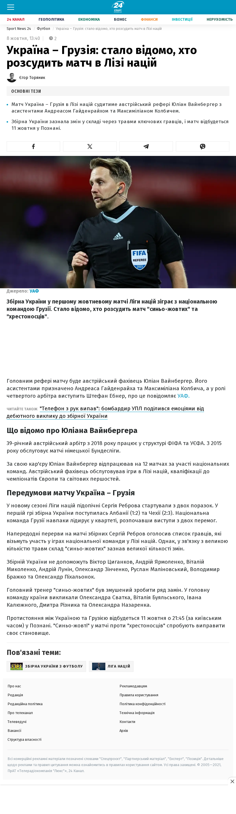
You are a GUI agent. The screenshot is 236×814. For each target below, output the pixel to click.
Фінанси (149, 19)
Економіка (89, 19)
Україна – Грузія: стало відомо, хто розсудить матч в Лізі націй (109, 28)
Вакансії (14, 730)
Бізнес (120, 19)
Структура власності (24, 739)
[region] (118, 800)
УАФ (34, 291)
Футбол (44, 28)
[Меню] (10, 7)
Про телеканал (20, 713)
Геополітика (51, 19)
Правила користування (138, 695)
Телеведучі (16, 722)
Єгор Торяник (32, 77)
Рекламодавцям (133, 686)
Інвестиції (182, 19)
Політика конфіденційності (142, 704)
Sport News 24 (19, 28)
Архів (123, 730)
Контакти (127, 722)
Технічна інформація (137, 713)
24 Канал (15, 19)
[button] (33, 146)
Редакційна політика (25, 704)
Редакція (15, 695)
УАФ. (184, 396)
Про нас (14, 686)
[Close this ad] (232, 781)
